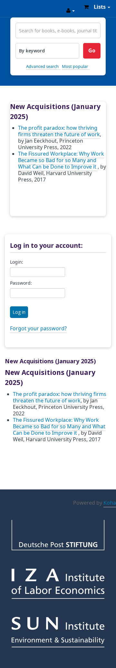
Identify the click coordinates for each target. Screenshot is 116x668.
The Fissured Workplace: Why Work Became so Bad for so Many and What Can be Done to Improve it (61, 160)
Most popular (75, 66)
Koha (109, 503)
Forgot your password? (38, 329)
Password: (21, 283)
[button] (86, 7)
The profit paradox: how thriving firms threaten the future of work (59, 131)
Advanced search (42, 66)
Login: (16, 262)
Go (91, 51)
